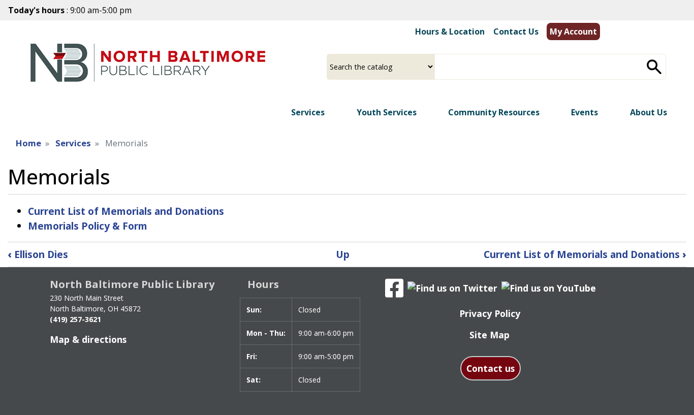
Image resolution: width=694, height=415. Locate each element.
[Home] (147, 62)
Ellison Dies (38, 254)
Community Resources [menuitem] (494, 112)
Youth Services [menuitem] (387, 112)
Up (343, 254)
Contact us (490, 368)
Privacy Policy (489, 313)
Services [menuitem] (308, 112)
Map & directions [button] (88, 339)
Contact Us (516, 31)
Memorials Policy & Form (87, 226)
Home (28, 143)
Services (73, 143)
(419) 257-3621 (75, 319)
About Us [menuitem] (648, 112)
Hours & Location (450, 31)
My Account (573, 31)
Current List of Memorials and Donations (126, 211)
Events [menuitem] (584, 112)
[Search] (654, 66)
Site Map (489, 335)
